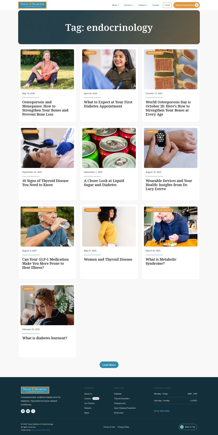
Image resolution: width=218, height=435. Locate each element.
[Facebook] (28, 411)
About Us (88, 394)
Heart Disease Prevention (125, 408)
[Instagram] (33, 411)
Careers (87, 398)
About (114, 5)
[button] (109, 364)
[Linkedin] (23, 411)
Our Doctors (89, 403)
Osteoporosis (120, 403)
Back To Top (190, 427)
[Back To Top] (182, 427)
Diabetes (118, 394)
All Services (118, 413)
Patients (142, 5)
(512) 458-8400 (162, 410)
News (86, 413)
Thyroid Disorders (122, 398)
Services (127, 5)
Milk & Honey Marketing (40, 430)
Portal (167, 5)
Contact (155, 5)
